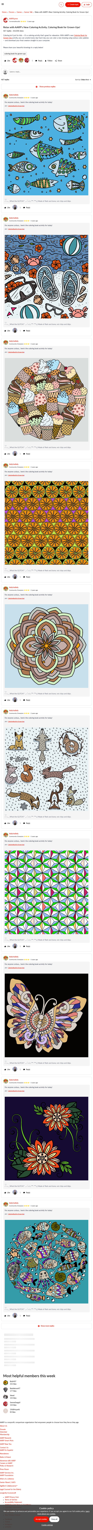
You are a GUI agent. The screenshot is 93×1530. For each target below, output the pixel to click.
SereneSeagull (15, 1402)
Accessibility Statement (13, 1502)
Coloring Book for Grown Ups (16, 106)
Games (19, 12)
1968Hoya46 (15, 1410)
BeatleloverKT (15, 1388)
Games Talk (28, 12)
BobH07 (13, 1381)
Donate (3, 1429)
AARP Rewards (5, 1438)
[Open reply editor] (46, 72)
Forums (11, 12)
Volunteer (3, 1432)
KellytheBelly (13, 95)
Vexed (12, 1395)
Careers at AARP (6, 1463)
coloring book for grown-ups (15, 54)
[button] (2, 5)
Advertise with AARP (8, 1461)
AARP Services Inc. (7, 1473)
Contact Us (4, 1448)
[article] (46, 152)
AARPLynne (13, 19)
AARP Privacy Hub (12, 1497)
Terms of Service (11, 1500)
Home (4, 12)
